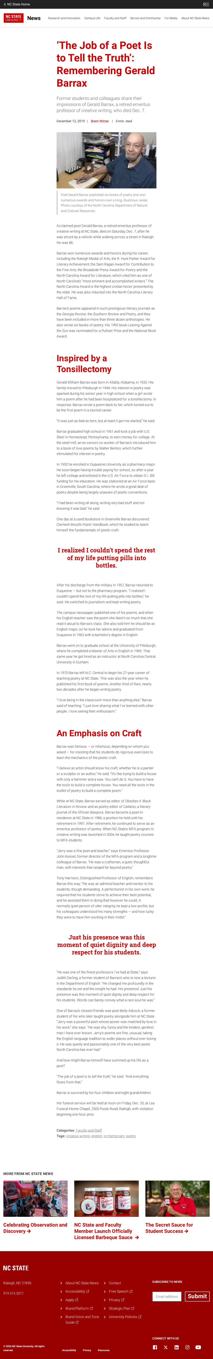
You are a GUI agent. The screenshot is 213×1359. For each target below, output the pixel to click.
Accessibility (69, 1350)
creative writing (78, 1136)
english (96, 1136)
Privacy (87, 1350)
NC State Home (18, 4)
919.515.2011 (13, 1293)
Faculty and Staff (115, 18)
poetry (131, 1136)
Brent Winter (100, 121)
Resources (104, 1350)
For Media (171, 18)
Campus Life (92, 18)
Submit (197, 1296)
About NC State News (195, 18)
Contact (115, 1283)
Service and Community (145, 18)
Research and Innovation (64, 18)
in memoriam (114, 1136)
